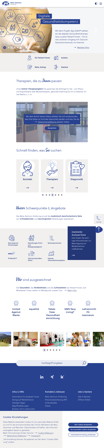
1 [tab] (8, 47)
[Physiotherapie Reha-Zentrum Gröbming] (52, 339)
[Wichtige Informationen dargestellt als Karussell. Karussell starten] (4, 47)
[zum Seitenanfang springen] (99, 229)
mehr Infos (73, 255)
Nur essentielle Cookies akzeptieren (83, 430)
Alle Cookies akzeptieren (83, 425)
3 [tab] (15, 47)
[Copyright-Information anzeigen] (10, 345)
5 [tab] (21, 47)
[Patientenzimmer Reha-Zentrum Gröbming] (25, 339)
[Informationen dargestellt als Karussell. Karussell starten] (43, 195)
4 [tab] (18, 47)
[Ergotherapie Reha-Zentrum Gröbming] (78, 339)
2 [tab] (11, 47)
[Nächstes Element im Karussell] (95, 30)
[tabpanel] (52, 30)
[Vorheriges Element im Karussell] (9, 30)
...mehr (27, 188)
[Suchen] (84, 363)
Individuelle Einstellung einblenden (83, 435)
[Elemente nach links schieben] (8, 178)
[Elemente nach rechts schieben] (96, 178)
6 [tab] (61, 195)
